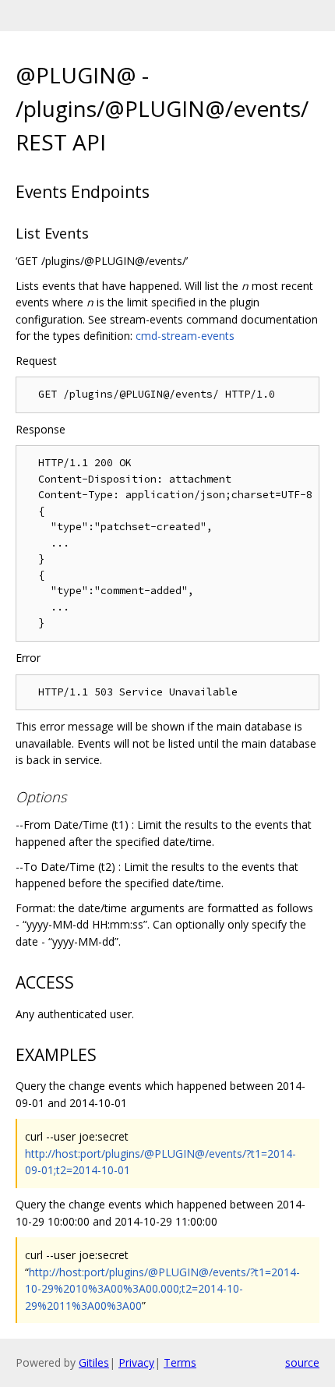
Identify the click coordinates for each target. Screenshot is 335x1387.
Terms (180, 1362)
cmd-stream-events (185, 335)
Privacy (136, 1362)
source (302, 1362)
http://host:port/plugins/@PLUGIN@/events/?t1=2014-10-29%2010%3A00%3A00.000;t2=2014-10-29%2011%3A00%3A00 (162, 1289)
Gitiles (94, 1362)
